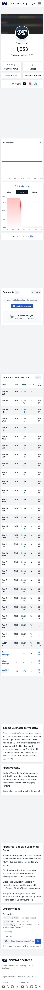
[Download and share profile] (35, 84)
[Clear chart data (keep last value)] (40, 143)
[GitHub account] (36, 986)
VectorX (22, 43)
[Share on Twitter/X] (24, 84)
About (4, 965)
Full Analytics (21, 186)
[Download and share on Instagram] (30, 84)
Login (32, 3)
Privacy (23, 965)
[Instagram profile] (12, 986)
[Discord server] (17, 986)
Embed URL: (8, 936)
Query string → (9, 932)
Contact (5, 968)
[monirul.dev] (40, 987)
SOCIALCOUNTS (29, 977)
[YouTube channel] (3, 986)
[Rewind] (8, 84)
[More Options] (27, 3)
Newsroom (13, 965)
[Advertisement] (22, 112)
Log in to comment (23, 306)
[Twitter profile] (8, 986)
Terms (30, 965)
